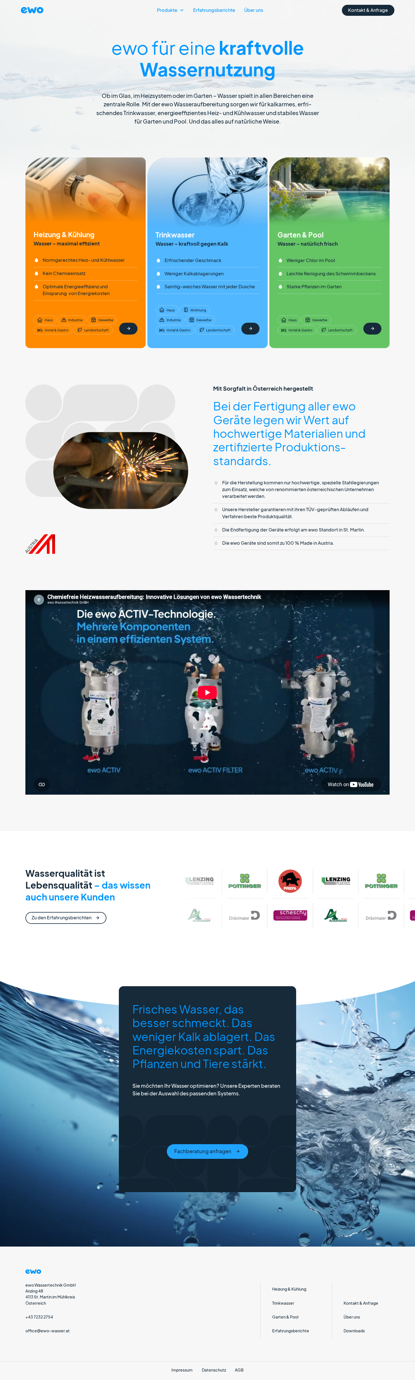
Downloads (354, 1330)
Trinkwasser (283, 1303)
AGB (239, 1369)
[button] (170, 10)
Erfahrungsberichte (214, 10)
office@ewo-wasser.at (47, 1330)
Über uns (253, 10)
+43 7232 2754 (39, 1316)
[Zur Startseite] (46, 10)
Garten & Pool (285, 1316)
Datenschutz (214, 1369)
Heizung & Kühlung (289, 1288)
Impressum (182, 1369)
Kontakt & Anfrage (361, 1303)
